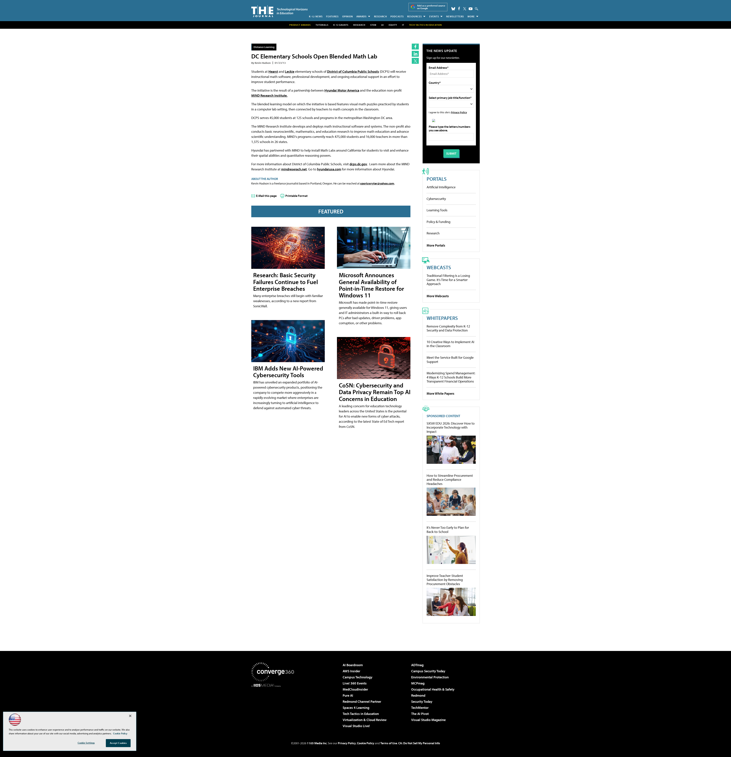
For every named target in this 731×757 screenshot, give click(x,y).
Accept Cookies (118, 742)
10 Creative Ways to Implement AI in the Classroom (450, 344)
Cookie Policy (365, 743)
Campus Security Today (428, 671)
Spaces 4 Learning (356, 707)
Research (380, 16)
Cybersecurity (436, 198)
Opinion (347, 16)
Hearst (273, 71)
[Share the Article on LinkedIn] (415, 53)
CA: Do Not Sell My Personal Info (419, 743)
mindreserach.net (294, 169)
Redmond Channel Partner (362, 701)
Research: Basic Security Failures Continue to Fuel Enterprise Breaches (285, 281)
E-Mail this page (266, 196)
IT (403, 24)
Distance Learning (264, 47)
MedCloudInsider (355, 689)
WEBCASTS (439, 267)
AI (382, 24)
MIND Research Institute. (269, 95)
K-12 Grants (340, 24)
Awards (361, 16)
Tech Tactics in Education (361, 713)
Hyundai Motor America (341, 90)
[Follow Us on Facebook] (459, 8)
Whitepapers (442, 318)
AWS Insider (351, 671)
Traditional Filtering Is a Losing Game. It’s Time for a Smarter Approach (448, 279)
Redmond (418, 695)
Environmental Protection (430, 677)
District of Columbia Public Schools (353, 71)
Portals (437, 178)
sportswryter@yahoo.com (377, 183)
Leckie (289, 71)
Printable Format (296, 196)
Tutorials (322, 24)
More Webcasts (438, 296)
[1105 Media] (274, 706)
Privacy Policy (459, 112)
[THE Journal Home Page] (279, 11)
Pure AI (348, 695)
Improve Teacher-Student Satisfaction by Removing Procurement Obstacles (445, 580)
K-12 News (316, 16)
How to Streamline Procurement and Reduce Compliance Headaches (450, 480)
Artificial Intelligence (441, 187)
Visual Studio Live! (356, 726)
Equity (393, 24)
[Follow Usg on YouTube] (470, 9)
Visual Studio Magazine (428, 720)
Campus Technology (357, 677)
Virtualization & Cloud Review (364, 720)
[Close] (130, 716)
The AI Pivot (420, 713)
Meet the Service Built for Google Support (450, 359)
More (471, 16)
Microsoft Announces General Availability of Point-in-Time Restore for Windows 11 (371, 285)
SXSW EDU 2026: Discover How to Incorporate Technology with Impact (451, 427)
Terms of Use (388, 743)
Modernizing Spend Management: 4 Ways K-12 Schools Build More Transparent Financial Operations (451, 377)
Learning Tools (437, 210)
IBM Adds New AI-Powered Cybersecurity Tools (288, 371)
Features (332, 16)
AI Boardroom (353, 665)
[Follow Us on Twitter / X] (464, 8)
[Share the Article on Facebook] (415, 46)
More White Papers (440, 393)
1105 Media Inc (317, 743)
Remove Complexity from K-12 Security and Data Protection (448, 328)
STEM (373, 24)
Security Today (421, 701)
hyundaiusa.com (329, 169)
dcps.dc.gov (358, 164)
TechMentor (420, 707)
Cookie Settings (86, 742)
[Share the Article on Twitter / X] (415, 60)
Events (434, 16)
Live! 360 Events (355, 683)
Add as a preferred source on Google (431, 7)
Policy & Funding (438, 222)
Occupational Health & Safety (432, 689)
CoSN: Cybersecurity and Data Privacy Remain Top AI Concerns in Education (374, 391)
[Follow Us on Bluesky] (453, 9)
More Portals (436, 245)
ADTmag (417, 665)
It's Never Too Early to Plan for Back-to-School (448, 529)
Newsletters (455, 16)
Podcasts (397, 16)
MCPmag (418, 683)
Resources (414, 16)
